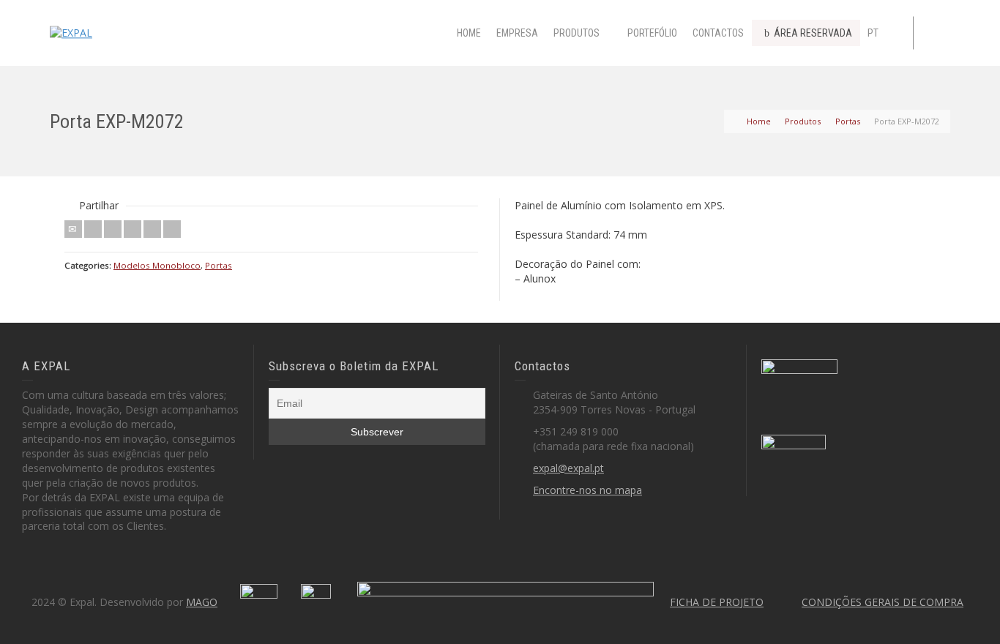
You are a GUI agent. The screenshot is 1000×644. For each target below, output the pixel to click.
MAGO (201, 602)
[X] (93, 229)
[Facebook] (113, 229)
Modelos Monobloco (157, 265)
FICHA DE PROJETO (717, 602)
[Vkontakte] (172, 229)
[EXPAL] (71, 32)
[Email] (73, 229)
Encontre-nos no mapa (587, 490)
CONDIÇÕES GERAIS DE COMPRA (882, 602)
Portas (218, 265)
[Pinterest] (132, 229)
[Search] (935, 33)
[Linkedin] (152, 229)
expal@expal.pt (568, 468)
